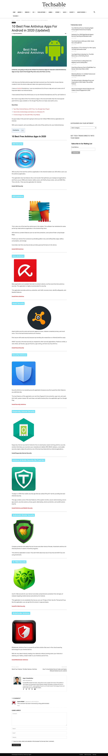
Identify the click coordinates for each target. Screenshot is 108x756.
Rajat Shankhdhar (17, 33)
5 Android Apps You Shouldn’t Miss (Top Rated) (26, 114)
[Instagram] (27, 689)
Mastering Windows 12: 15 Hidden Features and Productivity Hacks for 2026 (83, 74)
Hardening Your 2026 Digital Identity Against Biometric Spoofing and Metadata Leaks (82, 35)
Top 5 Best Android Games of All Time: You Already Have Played (31, 109)
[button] (94, 12)
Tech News (15, 16)
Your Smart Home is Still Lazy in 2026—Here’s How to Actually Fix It (83, 41)
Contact (81, 754)
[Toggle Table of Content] (21, 130)
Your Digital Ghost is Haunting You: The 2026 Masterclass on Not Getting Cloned (83, 55)
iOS (33, 12)
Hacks (64, 12)
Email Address (75, 147)
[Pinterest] (29, 689)
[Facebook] (24, 689)
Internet (57, 12)
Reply (18, 705)
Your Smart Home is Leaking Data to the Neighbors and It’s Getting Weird (81, 61)
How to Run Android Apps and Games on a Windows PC (29, 112)
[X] (32, 689)
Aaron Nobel (20, 701)
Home (14, 12)
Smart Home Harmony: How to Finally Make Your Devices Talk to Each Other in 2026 (84, 68)
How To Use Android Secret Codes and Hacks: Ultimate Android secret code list (55, 670)
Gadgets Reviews (81, 12)
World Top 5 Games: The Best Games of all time (24, 669)
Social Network (41, 12)
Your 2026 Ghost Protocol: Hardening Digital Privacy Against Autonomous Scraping (82, 28)
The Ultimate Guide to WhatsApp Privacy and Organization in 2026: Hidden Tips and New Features (83, 82)
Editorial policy (87, 754)
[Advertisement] (39, 77)
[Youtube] (35, 689)
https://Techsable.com (27, 680)
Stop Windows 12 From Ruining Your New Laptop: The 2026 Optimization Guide (84, 48)
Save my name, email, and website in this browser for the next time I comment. (33, 741)
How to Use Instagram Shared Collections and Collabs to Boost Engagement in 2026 (83, 89)
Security (71, 12)
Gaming (50, 12)
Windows (27, 12)
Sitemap (94, 754)
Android (19, 12)
